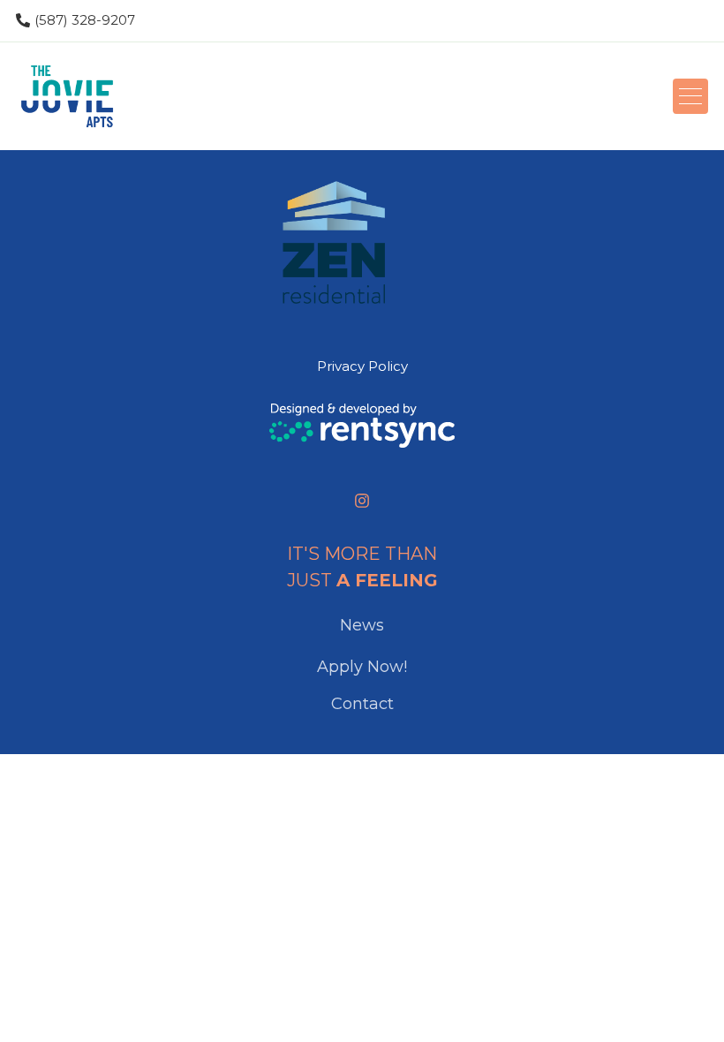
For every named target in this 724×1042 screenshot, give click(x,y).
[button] (690, 96)
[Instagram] (362, 501)
